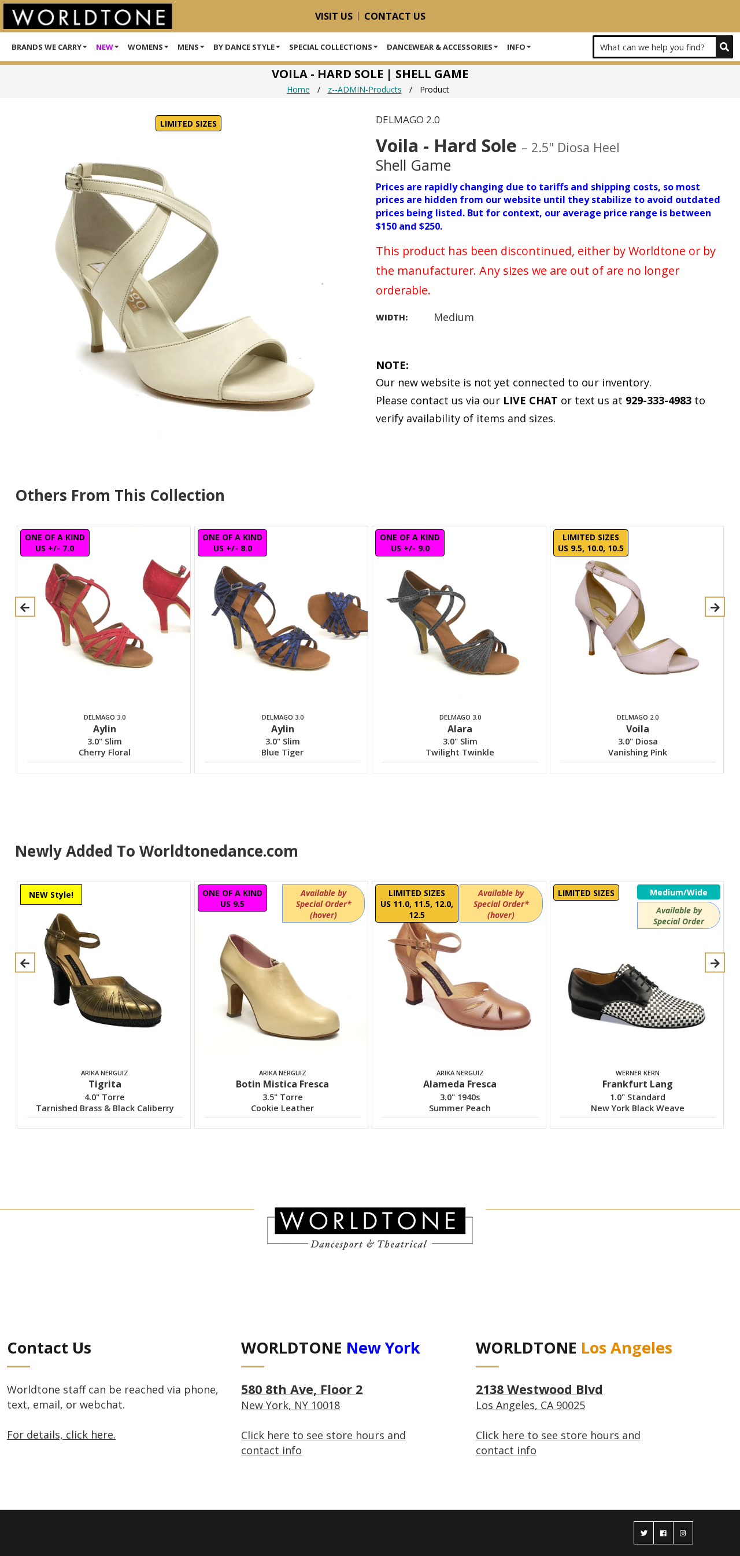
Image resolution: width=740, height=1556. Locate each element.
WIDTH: (392, 317)
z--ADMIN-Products (365, 89)
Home (298, 89)
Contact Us (395, 16)
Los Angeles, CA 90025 (539, 1397)
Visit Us (334, 16)
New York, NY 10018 (301, 1397)
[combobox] (663, 46)
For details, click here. (61, 1434)
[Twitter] (644, 1532)
